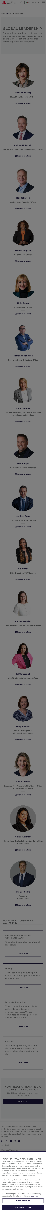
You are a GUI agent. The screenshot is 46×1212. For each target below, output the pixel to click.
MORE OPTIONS (23, 1201)
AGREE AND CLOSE (23, 1207)
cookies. (34, 1196)
